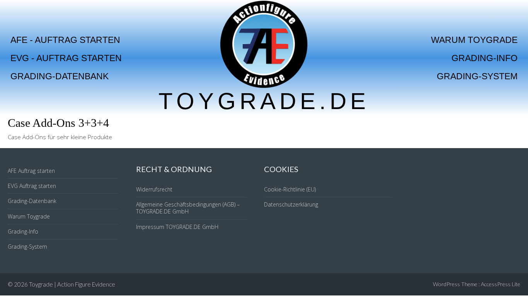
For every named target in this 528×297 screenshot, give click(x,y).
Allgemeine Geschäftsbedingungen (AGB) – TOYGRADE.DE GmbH (188, 208)
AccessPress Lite (500, 284)
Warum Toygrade (474, 40)
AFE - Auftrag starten (65, 40)
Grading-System (477, 76)
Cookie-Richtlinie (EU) (290, 189)
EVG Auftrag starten (32, 185)
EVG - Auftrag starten (66, 58)
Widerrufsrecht (154, 189)
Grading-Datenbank (59, 76)
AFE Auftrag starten (31, 170)
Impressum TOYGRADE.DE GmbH (177, 226)
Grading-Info (484, 58)
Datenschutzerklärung (291, 204)
